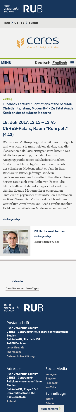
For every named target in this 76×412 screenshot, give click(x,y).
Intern (49, 399)
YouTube (51, 387)
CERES (19, 22)
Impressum (14, 352)
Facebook (52, 383)
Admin (50, 403)
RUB (7, 22)
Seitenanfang (49, 408)
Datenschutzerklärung (20, 356)
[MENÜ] (72, 62)
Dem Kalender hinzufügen (22, 288)
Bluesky (51, 378)
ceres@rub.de (15, 347)
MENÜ (6, 62)
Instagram (52, 374)
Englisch (59, 62)
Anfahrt (11, 401)
